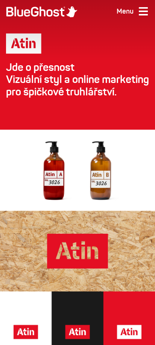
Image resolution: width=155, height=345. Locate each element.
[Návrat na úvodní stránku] (42, 11)
